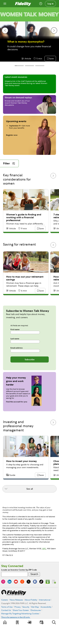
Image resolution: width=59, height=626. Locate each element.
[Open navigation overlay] (4, 3)
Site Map (35, 607)
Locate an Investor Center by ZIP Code (19, 570)
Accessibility (46, 607)
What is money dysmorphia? (25, 41)
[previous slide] (5, 30)
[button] (51, 58)
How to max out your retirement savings (24, 278)
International (44, 600)
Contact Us (6, 610)
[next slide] (54, 30)
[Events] (42, 622)
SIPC (44, 548)
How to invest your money (21, 461)
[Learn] (5, 622)
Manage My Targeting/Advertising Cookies (20, 613)
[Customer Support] (41, 4)
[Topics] (29, 622)
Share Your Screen (21, 610)
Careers (4, 600)
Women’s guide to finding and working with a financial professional (23, 217)
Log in (51, 3)
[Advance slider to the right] (53, 175)
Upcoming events (16, 121)
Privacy (18, 607)
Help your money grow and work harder (16, 381)
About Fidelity (31, 600)
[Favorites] (17, 622)
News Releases (16, 600)
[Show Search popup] (54, 622)
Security (25, 607)
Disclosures (36, 610)
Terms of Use (7, 607)
